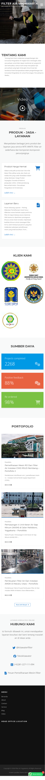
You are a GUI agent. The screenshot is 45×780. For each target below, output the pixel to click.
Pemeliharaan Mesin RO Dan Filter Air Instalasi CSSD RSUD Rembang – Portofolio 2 (22, 468)
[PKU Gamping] (11, 271)
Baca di (7, 485)
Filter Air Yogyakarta (19, 3)
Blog (3, 710)
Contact (4, 703)
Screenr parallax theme (16, 772)
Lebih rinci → (9, 192)
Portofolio (8, 462)
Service (4, 707)
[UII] (11, 296)
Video (3, 714)
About (3, 700)
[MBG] (33, 294)
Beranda (4, 696)
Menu (41, 5)
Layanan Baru (11, 203)
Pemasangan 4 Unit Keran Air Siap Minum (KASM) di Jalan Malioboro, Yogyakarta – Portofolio (21, 527)
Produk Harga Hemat (15, 166)
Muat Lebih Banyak (21, 604)
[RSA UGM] (33, 271)
